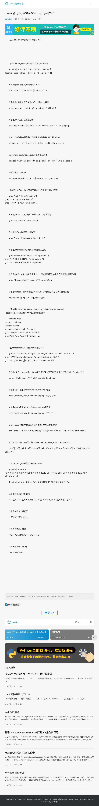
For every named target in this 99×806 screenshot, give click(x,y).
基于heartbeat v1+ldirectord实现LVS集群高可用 (31, 732)
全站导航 (70, 799)
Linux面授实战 (13, 605)
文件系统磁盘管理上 (16, 773)
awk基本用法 (12, 712)
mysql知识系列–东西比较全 (20, 752)
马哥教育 (54, 802)
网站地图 (63, 799)
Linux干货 (36, 19)
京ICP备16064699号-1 (84, 799)
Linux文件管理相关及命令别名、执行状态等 (28, 674)
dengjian (8, 19)
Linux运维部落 (31, 799)
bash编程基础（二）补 (17, 694)
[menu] (91, 4)
